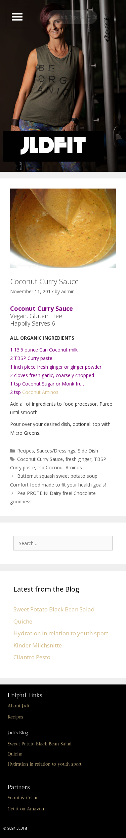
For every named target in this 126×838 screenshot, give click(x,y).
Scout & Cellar (23, 798)
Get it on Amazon (26, 809)
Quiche (22, 621)
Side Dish (88, 450)
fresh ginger (78, 459)
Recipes (25, 450)
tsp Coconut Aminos (60, 467)
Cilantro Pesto (31, 657)
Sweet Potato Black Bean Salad (54, 609)
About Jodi (18, 706)
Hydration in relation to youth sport (60, 633)
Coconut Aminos (40, 392)
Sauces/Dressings (56, 450)
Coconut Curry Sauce (40, 459)
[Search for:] (64, 543)
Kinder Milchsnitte (37, 645)
